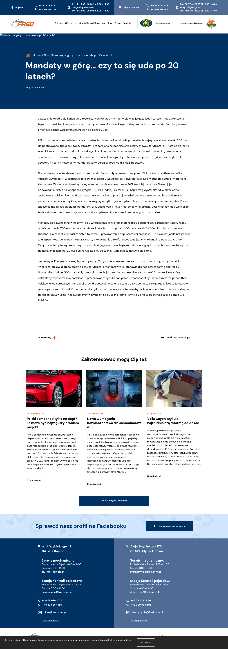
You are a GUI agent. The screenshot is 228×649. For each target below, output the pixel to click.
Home (36, 55)
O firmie (58, 23)
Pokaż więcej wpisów (114, 500)
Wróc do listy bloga (178, 337)
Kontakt (127, 23)
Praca (117, 23)
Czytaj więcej (34, 480)
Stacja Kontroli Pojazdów (92, 23)
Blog (109, 23)
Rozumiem (146, 642)
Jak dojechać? (50, 620)
